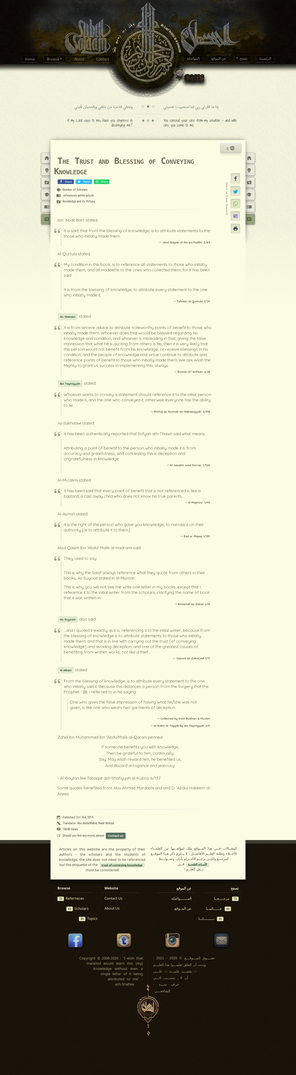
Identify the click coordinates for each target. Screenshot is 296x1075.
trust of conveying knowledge (122, 865)
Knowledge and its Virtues (75, 201)
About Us (112, 908)
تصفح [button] (243, 59)
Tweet (86, 182)
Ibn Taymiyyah (70, 383)
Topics (89, 918)
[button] (235, 178)
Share (68, 182)
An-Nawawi (67, 316)
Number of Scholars (72, 190)
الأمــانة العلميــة (197, 864)
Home (30, 59)
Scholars (78, 908)
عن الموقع (218, 59)
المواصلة (193, 59)
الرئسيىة (265, 59)
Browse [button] (53, 59)
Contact (102, 59)
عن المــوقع (183, 908)
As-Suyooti (67, 619)
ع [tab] (231, 148)
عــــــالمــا (217, 908)
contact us (116, 835)
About (79, 59)
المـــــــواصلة (181, 898)
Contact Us (113, 898)
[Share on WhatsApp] (235, 203)
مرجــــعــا (225, 898)
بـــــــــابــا (210, 918)
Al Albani (66, 670)
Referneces (71, 898)
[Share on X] (235, 191)
